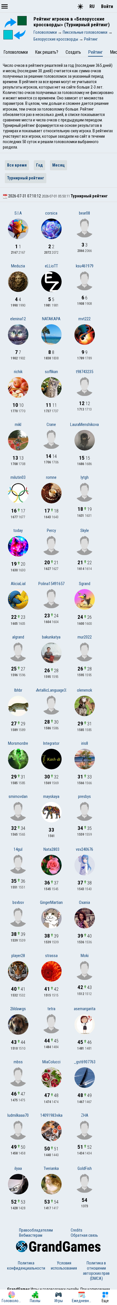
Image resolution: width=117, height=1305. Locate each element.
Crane (51, 424)
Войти (107, 6)
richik (18, 371)
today (18, 530)
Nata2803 (51, 849)
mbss (18, 1061)
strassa (51, 955)
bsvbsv (18, 902)
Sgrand (84, 583)
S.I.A (18, 213)
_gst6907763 (84, 1061)
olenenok (84, 690)
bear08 (84, 213)
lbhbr (18, 690)
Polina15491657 (51, 583)
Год (39, 165)
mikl (18, 424)
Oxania (84, 902)
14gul (18, 849)
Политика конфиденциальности (26, 1265)
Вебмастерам (30, 1235)
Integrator (51, 743)
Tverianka (51, 1168)
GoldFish (85, 1168)
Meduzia (18, 266)
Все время (17, 165)
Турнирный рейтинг (25, 178)
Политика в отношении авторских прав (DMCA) (96, 1270)
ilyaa (18, 1168)
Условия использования (64, 1265)
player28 (18, 955)
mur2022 (85, 637)
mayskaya (51, 796)
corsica (51, 213)
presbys (84, 796)
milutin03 (18, 477)
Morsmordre (18, 743)
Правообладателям (36, 1230)
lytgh (85, 477)
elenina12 (18, 318)
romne (51, 477)
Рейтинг (95, 52)
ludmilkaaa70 (18, 1115)
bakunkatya (51, 637)
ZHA (84, 1115)
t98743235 (84, 371)
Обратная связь (84, 1235)
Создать (73, 52)
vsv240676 (84, 849)
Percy (51, 530)
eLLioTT (51, 266)
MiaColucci (51, 1061)
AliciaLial (18, 583)
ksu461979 (84, 266)
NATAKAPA (51, 318)
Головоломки (15, 52)
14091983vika (51, 1115)
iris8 (84, 743)
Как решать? (46, 52)
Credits (76, 1230)
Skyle (84, 530)
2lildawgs (18, 1008)
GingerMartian (51, 902)
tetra (51, 1008)
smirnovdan (18, 796)
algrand (18, 637)
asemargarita (84, 1008)
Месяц (58, 165)
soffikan (51, 371)
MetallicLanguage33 (51, 690)
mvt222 (84, 318)
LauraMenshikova (84, 424)
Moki (85, 955)
